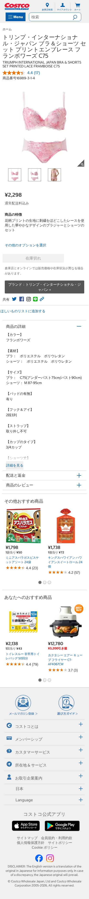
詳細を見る (14, 465)
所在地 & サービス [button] (31, 765)
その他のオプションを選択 (25, 245)
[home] (17, 6)
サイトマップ (27, 838)
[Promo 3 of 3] (49, 583)
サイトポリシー (60, 842)
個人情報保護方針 (30, 842)
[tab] (44, 725)
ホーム (7, 29)
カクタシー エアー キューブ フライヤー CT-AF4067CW (65, 659)
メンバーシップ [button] (28, 739)
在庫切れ (33, 258)
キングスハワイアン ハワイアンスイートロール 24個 (65, 562)
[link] (14, 299)
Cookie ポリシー (44, 847)
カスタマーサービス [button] (32, 752)
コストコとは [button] (26, 726)
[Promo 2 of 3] (44, 583)
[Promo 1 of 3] (39, 583)
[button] (77, 17)
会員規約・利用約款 (56, 838)
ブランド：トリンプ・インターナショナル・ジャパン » (44, 287)
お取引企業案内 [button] (28, 778)
